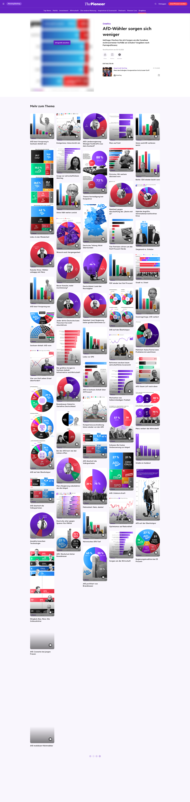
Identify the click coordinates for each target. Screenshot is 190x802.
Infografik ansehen (62, 43)
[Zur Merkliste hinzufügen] (112, 54)
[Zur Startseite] (95, 3)
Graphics (107, 23)
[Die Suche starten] (155, 4)
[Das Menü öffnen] (3, 4)
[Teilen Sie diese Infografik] (105, 54)
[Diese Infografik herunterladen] (119, 54)
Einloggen (162, 4)
